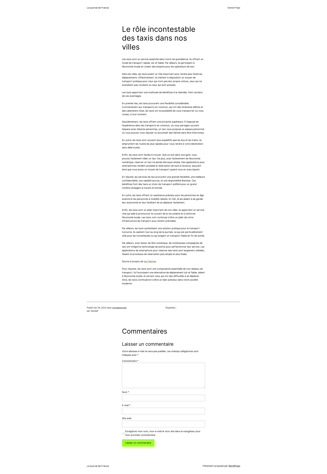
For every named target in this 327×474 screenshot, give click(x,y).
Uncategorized (119, 307)
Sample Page (233, 7)
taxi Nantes (150, 261)
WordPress (234, 466)
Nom (125, 392)
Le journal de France (98, 7)
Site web (126, 418)
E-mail (126, 405)
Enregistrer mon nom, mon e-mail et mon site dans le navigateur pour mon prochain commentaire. (162, 433)
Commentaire (130, 361)
